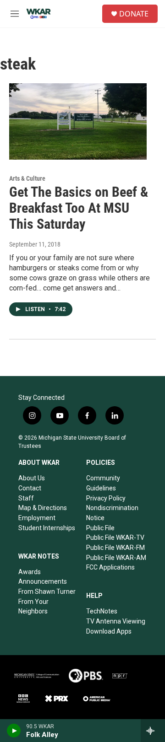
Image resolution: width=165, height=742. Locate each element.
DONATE (133, 14)
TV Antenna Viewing (115, 621)
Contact (29, 488)
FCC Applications (110, 567)
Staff (26, 498)
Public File (100, 528)
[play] (14, 730)
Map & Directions (42, 507)
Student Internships (46, 528)
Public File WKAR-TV (115, 537)
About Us (31, 478)
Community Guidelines (103, 483)
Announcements (42, 581)
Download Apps (109, 631)
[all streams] (153, 730)
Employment (36, 518)
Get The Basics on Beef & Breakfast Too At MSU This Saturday (78, 208)
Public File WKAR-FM (115, 547)
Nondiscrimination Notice (112, 513)
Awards (29, 571)
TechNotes (101, 611)
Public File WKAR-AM (116, 557)
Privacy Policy (106, 498)
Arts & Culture (27, 178)
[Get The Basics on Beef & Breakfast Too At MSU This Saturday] (78, 121)
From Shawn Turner (47, 591)
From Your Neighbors (33, 606)
